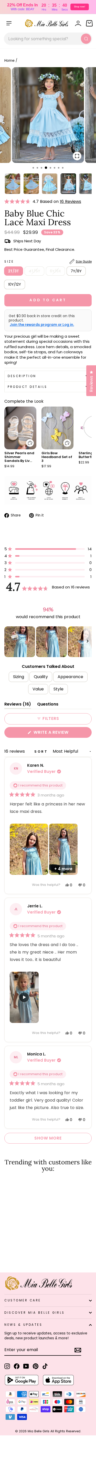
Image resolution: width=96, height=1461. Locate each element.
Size (48, 262)
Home (9, 60)
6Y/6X (55, 271)
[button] (18, 201)
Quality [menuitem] (41, 677)
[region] (48, 641)
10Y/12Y (14, 284)
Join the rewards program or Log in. (42, 325)
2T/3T (13, 271)
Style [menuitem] (58, 689)
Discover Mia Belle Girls (34, 1313)
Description (22, 376)
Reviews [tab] (17, 705)
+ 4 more (63, 869)
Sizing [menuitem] (18, 677)
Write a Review (61, 733)
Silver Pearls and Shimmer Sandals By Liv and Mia (19, 459)
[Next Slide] (87, 641)
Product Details (27, 387)
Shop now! (79, 6)
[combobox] (48, 39)
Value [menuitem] (38, 689)
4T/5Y (34, 271)
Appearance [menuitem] (70, 677)
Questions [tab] (47, 705)
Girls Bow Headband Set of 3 (56, 457)
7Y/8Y (76, 271)
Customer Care (22, 1300)
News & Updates (23, 1325)
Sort (42, 751)
